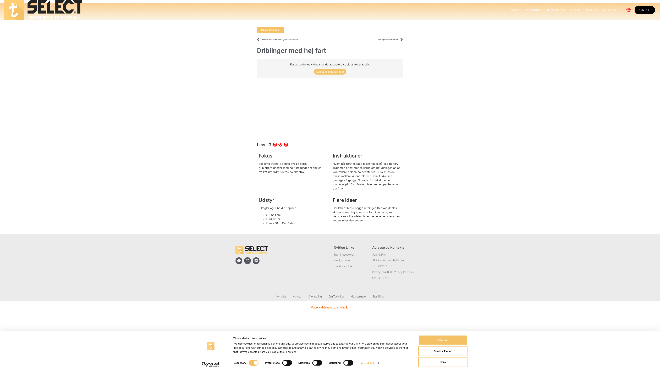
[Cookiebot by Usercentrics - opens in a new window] (211, 364)
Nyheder (576, 10)
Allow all (443, 340)
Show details (367, 362)
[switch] (287, 363)
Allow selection (443, 351)
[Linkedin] (256, 260)
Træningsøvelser (556, 10)
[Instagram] (247, 260)
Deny (443, 362)
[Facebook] (238, 260)
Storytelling (315, 296)
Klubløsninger (533, 10)
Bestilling (591, 10)
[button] (270, 30)
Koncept (515, 10)
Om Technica (609, 10)
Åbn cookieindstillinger (330, 71)
